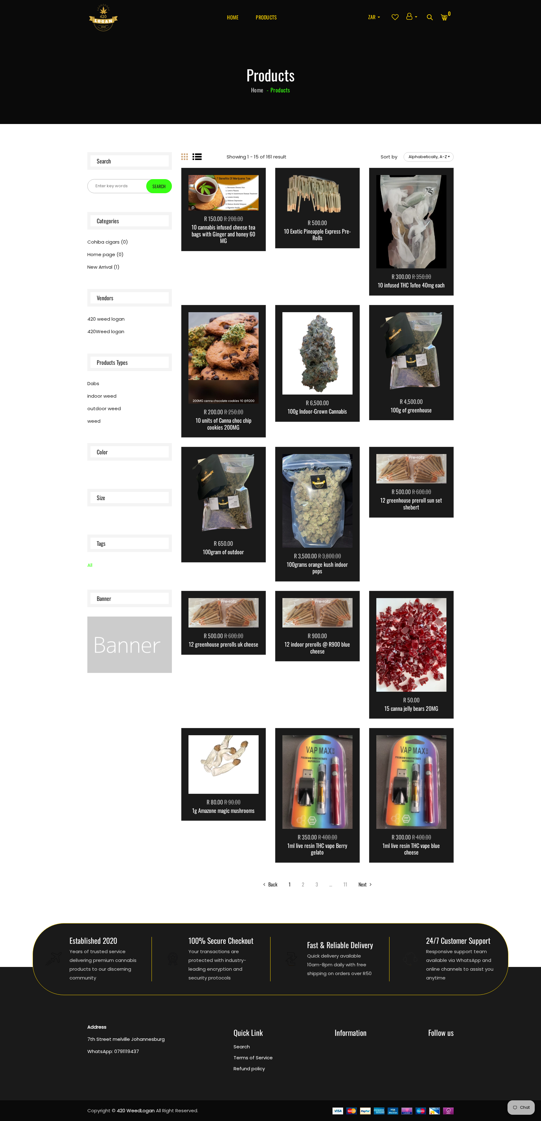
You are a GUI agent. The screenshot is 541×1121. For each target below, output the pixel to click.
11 (345, 884)
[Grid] (184, 156)
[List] (197, 156)
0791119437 (126, 1051)
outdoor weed (104, 409)
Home (233, 17)
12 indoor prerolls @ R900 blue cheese (317, 647)
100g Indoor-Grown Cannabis (317, 411)
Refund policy (249, 1068)
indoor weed (101, 396)
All (89, 565)
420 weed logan (106, 319)
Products (266, 17)
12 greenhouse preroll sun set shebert (411, 503)
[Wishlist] (224, 202)
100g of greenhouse (411, 410)
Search (242, 1046)
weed (93, 421)
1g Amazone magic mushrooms (223, 810)
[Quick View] (239, 202)
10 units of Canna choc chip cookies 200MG (223, 424)
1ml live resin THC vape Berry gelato (317, 849)
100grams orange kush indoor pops (317, 568)
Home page (105, 254)
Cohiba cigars (107, 242)
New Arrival (103, 267)
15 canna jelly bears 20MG (411, 708)
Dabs (93, 383)
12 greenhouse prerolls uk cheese (223, 644)
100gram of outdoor (223, 552)
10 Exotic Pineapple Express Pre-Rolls (317, 234)
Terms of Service (253, 1057)
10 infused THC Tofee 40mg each (411, 285)
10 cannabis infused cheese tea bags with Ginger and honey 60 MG (223, 234)
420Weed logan (105, 331)
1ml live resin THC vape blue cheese (411, 849)
